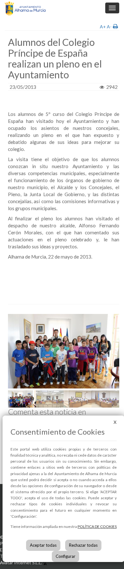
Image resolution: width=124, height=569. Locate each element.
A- (109, 26)
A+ (103, 26)
